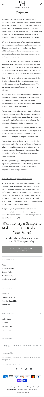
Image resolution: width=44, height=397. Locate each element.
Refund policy (33, 389)
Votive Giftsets (7, 326)
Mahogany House (16, 387)
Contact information (23, 392)
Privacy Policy (7, 276)
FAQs (4, 265)
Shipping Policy (8, 268)
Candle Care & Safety (10, 279)
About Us (5, 294)
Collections (6, 319)
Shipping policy (11, 389)
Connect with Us (8, 297)
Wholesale (6, 305)
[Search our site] (41, 4)
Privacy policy (22, 389)
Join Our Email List (9, 301)
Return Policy (7, 272)
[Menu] (3, 4)
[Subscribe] (41, 353)
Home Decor (7, 330)
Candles (5, 323)
